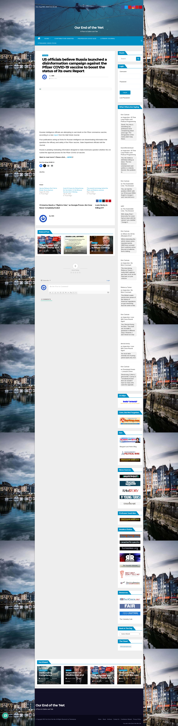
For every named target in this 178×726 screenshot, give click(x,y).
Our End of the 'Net (89, 28)
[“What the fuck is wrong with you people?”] (130, 402)
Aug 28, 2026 (45, 678)
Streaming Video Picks (47, 43)
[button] (141, 41)
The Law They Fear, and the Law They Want (128, 675)
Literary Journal (107, 38)
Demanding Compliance (45, 673)
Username (123, 71)
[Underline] (55, 292)
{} (73, 292)
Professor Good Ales (87, 38)
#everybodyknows (125, 646)
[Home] (39, 38)
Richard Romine (43, 670)
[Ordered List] (60, 292)
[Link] (71, 292)
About (104, 719)
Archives (109, 719)
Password (123, 81)
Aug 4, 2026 (96, 251)
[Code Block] (68, 292)
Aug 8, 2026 (70, 251)
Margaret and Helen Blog (128, 446)
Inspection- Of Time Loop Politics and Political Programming (128, 119)
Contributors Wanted (64, 38)
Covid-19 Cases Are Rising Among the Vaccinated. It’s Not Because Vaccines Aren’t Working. (73, 190)
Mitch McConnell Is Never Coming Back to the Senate (101, 248)
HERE (69, 157)
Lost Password (125, 98)
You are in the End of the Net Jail (132, 723)
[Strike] (58, 292)
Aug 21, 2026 (125, 678)
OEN (52, 76)
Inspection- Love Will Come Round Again (127, 319)
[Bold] (50, 292)
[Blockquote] (65, 292)
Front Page (45, 55)
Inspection (68, 670)
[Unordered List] (63, 292)
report (56, 135)
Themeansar (72, 719)
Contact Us (116, 719)
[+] (76, 292)
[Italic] (52, 292)
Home (46, 38)
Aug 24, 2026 (71, 678)
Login (108, 280)
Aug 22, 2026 (45, 251)
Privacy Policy (137, 719)
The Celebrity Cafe (126, 619)
